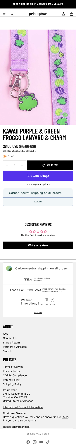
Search (7, 351)
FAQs (65, 416)
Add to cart (52, 165)
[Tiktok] (48, 442)
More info (38, 202)
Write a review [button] (38, 245)
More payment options (38, 184)
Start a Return (11, 342)
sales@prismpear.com (16, 426)
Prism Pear (41, 433)
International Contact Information (23, 407)
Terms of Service (13, 366)
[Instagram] (34, 442)
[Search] (12, 14)
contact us (30, 420)
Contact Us (9, 338)
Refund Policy (11, 379)
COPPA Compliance (15, 375)
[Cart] (72, 14)
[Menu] (4, 14)
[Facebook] (28, 442)
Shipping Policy (12, 384)
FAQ (5, 333)
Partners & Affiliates (15, 346)
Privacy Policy (11, 371)
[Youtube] (41, 442)
